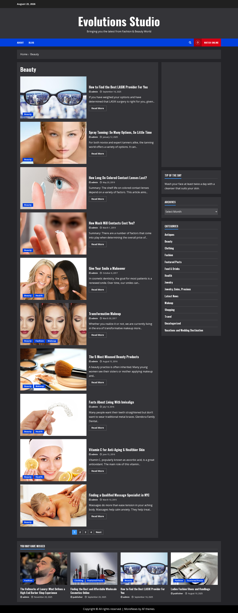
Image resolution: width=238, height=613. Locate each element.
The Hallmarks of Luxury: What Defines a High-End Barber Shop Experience (42, 591)
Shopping (170, 310)
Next (99, 532)
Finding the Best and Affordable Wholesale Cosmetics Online (93, 591)
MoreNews (131, 609)
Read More (99, 109)
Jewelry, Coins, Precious (178, 289)
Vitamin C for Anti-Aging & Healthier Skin (53, 460)
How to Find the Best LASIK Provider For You (53, 97)
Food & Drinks (172, 269)
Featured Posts (173, 262)
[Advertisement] (174, 114)
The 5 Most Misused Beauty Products (53, 369)
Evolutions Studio (119, 21)
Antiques (169, 235)
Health (39, 295)
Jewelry (169, 282)
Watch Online (211, 42)
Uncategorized (173, 323)
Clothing (169, 248)
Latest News (171, 296)
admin (94, 91)
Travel (168, 316)
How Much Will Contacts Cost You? (53, 233)
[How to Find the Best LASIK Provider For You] (144, 568)
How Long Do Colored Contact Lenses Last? (53, 188)
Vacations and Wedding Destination (184, 330)
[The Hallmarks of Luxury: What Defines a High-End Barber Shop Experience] (43, 568)
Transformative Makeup (53, 324)
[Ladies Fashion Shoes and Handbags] (194, 568)
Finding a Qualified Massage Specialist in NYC (53, 505)
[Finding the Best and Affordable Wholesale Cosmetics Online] (93, 568)
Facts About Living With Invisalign (53, 415)
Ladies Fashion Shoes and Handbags (190, 589)
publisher (78, 597)
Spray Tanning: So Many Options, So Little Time (53, 143)
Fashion (40, 341)
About (20, 42)
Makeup (52, 341)
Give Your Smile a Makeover (53, 279)
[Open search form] (190, 42)
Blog (31, 42)
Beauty (28, 114)
